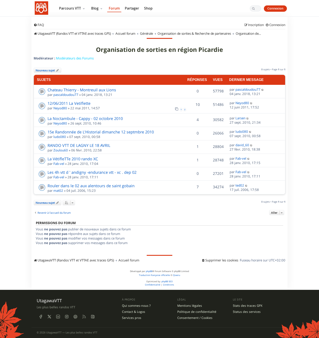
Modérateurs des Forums (75, 58)
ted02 (239, 185)
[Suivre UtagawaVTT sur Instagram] (67, 317)
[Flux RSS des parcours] (84, 317)
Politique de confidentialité (196, 312)
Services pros (131, 318)
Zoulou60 (60, 150)
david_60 (242, 145)
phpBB (149, 271)
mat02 (58, 190)
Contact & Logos (133, 312)
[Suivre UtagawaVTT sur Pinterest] (75, 317)
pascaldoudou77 (65, 94)
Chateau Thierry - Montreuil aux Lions (82, 89)
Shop (148, 8)
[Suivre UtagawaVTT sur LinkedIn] (58, 317)
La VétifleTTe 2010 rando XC (73, 158)
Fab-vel (58, 163)
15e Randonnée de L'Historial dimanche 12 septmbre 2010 (101, 132)
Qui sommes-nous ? (136, 306)
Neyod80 (60, 108)
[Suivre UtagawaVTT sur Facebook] (40, 317)
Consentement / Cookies (194, 318)
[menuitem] (39, 25)
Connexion (275, 8)
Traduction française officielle (154, 275)
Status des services (247, 312)
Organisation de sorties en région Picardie (159, 50)
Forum (114, 8)
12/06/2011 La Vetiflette (69, 103)
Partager (132, 8)
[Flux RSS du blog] (93, 317)
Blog (95, 8)
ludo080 (59, 137)
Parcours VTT (70, 8)
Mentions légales (189, 306)
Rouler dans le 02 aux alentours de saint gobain (91, 185)
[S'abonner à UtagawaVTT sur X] (49, 317)
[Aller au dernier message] (262, 89)
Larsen (240, 118)
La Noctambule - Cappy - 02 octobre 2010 (85, 118)
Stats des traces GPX (247, 306)
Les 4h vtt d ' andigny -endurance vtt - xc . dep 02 (92, 172)
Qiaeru (176, 275)
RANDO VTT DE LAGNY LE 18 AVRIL (79, 145)
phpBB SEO (167, 281)
